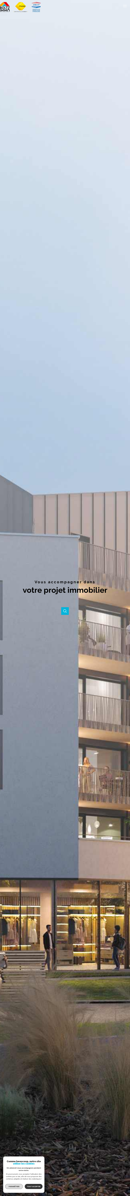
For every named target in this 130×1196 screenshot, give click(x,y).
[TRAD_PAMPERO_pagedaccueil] (20, 11)
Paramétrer (14, 1186)
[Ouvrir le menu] (126, 6)
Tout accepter (33, 1186)
